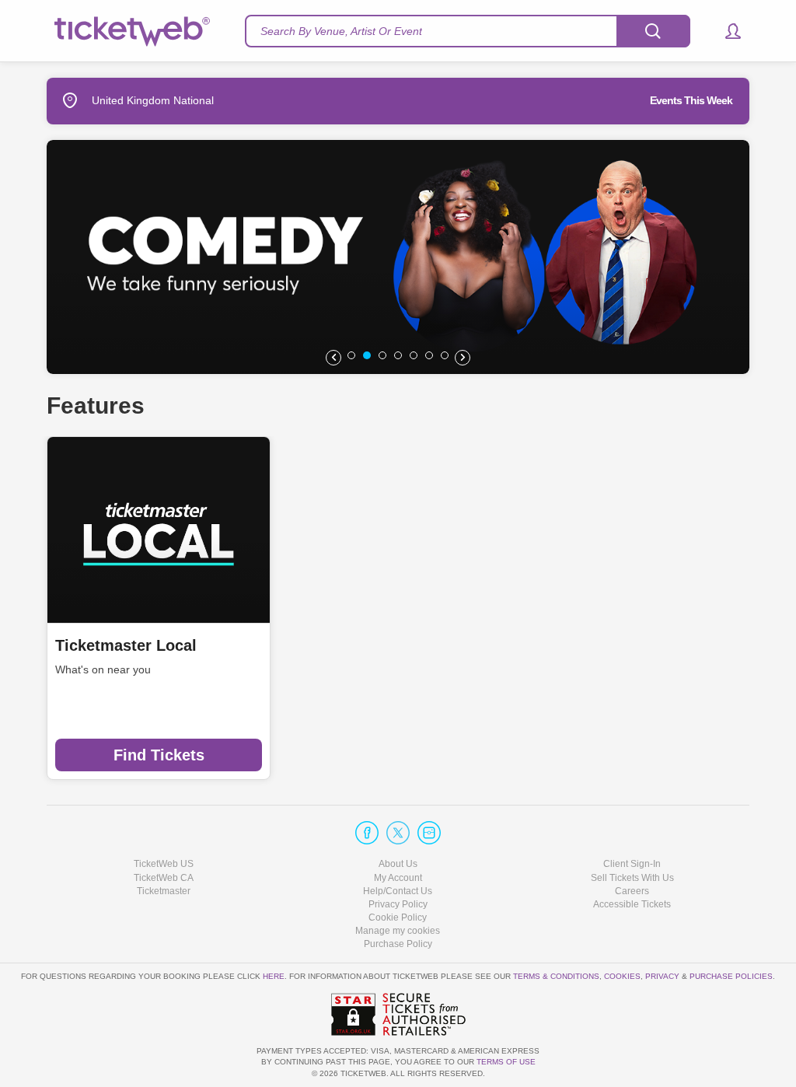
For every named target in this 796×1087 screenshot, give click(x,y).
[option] (398, 257)
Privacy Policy (398, 904)
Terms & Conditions (556, 976)
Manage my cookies (397, 930)
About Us (398, 863)
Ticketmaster (163, 891)
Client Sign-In (632, 863)
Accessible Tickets (632, 904)
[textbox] (467, 31)
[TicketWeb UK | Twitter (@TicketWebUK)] (398, 832)
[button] (725, 31)
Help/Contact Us (397, 891)
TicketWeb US (164, 863)
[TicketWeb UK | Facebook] (367, 832)
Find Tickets (158, 755)
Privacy (662, 976)
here (274, 976)
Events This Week (691, 100)
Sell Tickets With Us (632, 877)
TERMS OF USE (506, 1061)
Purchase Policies (731, 976)
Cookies (622, 976)
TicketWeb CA (164, 877)
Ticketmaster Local (126, 645)
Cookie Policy (397, 917)
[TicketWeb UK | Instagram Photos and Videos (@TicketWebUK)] (429, 832)
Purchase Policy (398, 943)
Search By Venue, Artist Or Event (341, 31)
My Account (398, 877)
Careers (632, 891)
